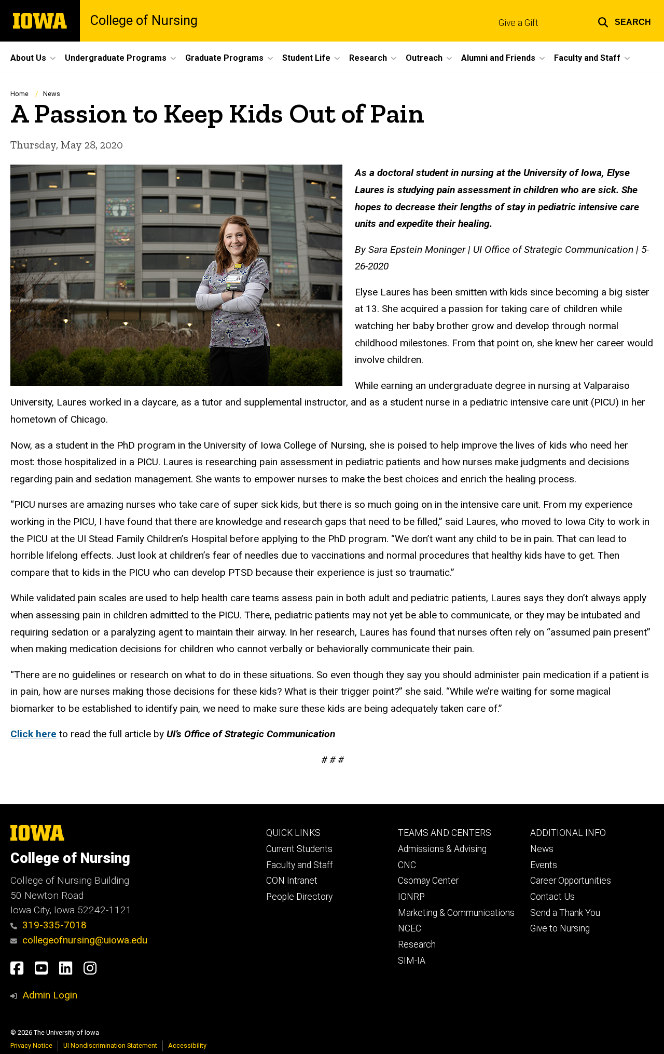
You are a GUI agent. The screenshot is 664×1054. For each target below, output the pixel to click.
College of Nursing (144, 21)
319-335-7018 (54, 925)
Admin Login (49, 995)
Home (19, 94)
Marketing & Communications (456, 913)
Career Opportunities (570, 880)
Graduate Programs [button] (224, 58)
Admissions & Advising (442, 849)
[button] (624, 21)
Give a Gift (518, 23)
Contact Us (552, 896)
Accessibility (187, 1045)
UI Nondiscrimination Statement (110, 1045)
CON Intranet (291, 880)
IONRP (411, 896)
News (51, 94)
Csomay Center (428, 880)
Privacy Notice (31, 1045)
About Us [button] (28, 58)
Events (543, 865)
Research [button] (368, 58)
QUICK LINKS (293, 833)
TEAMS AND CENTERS (444, 833)
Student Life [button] (306, 58)
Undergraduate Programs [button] (116, 58)
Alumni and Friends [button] (498, 58)
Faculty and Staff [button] (587, 58)
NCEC (409, 928)
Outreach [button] (424, 58)
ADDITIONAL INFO (568, 833)
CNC (407, 865)
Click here (33, 734)
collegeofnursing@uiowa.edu (84, 940)
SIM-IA (411, 960)
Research (417, 944)
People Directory (299, 896)
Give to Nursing (560, 928)
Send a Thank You (565, 913)
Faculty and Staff (299, 865)
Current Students (299, 849)
